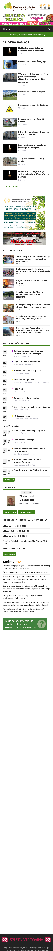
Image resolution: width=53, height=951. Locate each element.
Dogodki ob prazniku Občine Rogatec (30, 470)
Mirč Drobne (26, 499)
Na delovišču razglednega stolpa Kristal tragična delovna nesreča (33, 174)
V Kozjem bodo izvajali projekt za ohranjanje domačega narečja (31, 317)
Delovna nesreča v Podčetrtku (33, 104)
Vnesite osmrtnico (26, 512)
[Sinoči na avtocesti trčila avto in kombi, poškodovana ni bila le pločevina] (8, 295)
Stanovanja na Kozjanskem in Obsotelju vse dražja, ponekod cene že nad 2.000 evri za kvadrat (32, 330)
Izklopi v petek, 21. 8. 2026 (14, 526)
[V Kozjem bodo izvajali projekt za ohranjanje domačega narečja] (8, 319)
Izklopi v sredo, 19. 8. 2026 (15, 536)
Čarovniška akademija (24, 440)
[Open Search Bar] (49, 29)
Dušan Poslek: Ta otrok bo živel (28, 362)
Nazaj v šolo (19, 389)
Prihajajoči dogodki (16, 343)
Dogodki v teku (11, 426)
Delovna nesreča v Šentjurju (32, 61)
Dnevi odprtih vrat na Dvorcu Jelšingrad (32, 407)
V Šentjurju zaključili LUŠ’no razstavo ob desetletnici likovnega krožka (33, 306)
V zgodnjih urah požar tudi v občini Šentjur (31, 281)
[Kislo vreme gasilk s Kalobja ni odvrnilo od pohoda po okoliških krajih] (8, 272)
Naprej (17, 186)
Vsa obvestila (9, 554)
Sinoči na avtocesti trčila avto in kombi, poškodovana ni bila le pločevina (31, 294)
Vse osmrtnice (10, 512)
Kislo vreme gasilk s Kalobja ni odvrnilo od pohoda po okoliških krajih (33, 270)
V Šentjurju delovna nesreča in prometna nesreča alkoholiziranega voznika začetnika (33, 78)
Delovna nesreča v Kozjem (31, 91)
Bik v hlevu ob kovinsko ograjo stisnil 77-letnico (33, 133)
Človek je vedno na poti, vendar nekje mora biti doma (25, 572)
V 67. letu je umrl (26, 496)
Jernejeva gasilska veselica (26, 398)
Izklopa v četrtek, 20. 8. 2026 (16, 531)
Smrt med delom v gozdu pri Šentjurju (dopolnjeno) (32, 146)
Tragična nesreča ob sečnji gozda (31, 159)
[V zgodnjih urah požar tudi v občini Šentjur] (8, 283)
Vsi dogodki (9, 480)
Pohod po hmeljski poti (24, 380)
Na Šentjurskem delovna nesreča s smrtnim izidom (31, 49)
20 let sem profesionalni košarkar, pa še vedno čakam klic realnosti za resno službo (33, 258)
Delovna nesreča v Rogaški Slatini (31, 120)
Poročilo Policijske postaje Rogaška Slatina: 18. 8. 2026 (25, 542)
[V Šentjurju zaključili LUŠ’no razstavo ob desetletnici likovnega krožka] (8, 308)
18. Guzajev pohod (22, 416)
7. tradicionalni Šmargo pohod (27, 371)
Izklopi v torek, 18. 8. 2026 (14, 548)
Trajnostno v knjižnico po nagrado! (29, 430)
